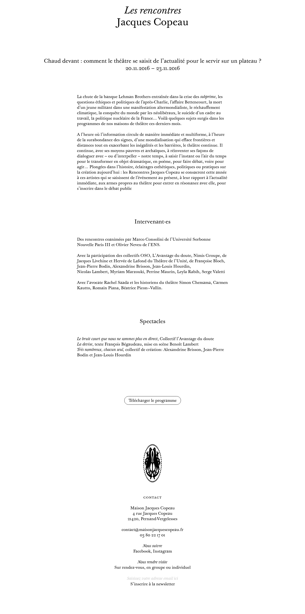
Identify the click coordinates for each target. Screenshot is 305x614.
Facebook (142, 551)
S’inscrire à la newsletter (152, 584)
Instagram (162, 551)
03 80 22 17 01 (152, 535)
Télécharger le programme (153, 401)
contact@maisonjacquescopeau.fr (152, 530)
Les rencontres (152, 11)
